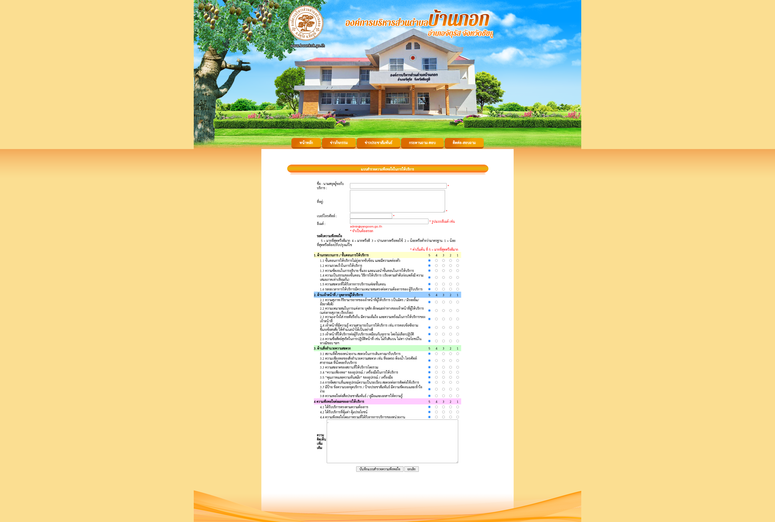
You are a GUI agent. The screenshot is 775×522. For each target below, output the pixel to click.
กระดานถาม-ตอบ (422, 142)
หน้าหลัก (306, 142)
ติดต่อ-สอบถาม (464, 142)
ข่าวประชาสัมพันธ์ (378, 142)
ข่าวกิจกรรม (339, 142)
